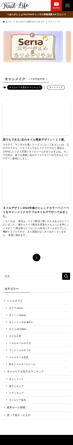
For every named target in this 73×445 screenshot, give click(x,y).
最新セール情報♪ (17, 407)
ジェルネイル (15, 300)
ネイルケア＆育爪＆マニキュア (24, 87)
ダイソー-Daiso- (18, 315)
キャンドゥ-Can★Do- (21, 322)
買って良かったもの (19, 415)
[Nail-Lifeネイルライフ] (15, 5)
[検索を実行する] (66, 276)
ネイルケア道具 (17, 400)
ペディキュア (16, 393)
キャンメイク (16, 379)
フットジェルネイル (20, 350)
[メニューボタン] (67, 5)
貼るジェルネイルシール (22, 364)
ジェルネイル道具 (18, 357)
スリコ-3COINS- (18, 329)
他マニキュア (16, 386)
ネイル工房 (15, 336)
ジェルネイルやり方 (20, 343)
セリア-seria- (16, 308)
